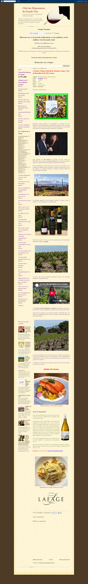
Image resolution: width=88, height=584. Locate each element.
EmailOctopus (34, 302)
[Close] (74, 274)
